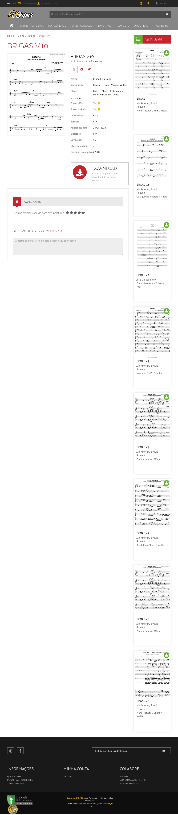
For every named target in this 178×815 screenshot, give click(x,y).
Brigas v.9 (142, 447)
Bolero (96, 91)
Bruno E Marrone (26, 35)
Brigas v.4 (142, 184)
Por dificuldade (81, 25)
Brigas (140, 98)
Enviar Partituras (49, 3)
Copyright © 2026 (75, 798)
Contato (162, 25)
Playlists (122, 25)
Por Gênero (56, 25)
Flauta (96, 85)
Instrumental (117, 91)
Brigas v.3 (142, 361)
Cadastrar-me (29, 3)
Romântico (105, 94)
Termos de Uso (15, 783)
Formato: (75, 121)
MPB (95, 94)
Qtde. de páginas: (80, 146)
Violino (123, 85)
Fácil (95, 115)
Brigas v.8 (142, 619)
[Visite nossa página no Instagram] (141, 3)
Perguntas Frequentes (20, 779)
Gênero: (75, 91)
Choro (105, 91)
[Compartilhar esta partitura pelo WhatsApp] (74, 69)
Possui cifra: (77, 103)
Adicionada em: (79, 127)
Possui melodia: (79, 109)
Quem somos (14, 776)
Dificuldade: (77, 115)
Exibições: (76, 133)
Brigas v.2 (142, 275)
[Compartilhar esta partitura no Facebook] (81, 69)
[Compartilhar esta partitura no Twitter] (89, 69)
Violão (114, 85)
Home (10, 35)
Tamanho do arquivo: (82, 152)
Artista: (74, 78)
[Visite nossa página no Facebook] (148, 3)
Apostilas (141, 25)
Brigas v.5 (142, 701)
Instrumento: (77, 85)
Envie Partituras (129, 783)
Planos (124, 776)
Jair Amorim (142, 103)
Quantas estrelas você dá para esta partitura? (38, 213)
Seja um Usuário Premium (133, 779)
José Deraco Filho (146, 279)
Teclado (106, 85)
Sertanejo (76, 98)
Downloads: (77, 139)
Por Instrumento (30, 25)
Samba (115, 94)
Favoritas (104, 25)
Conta (161, 3)
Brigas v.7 (142, 533)
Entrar (14, 3)
